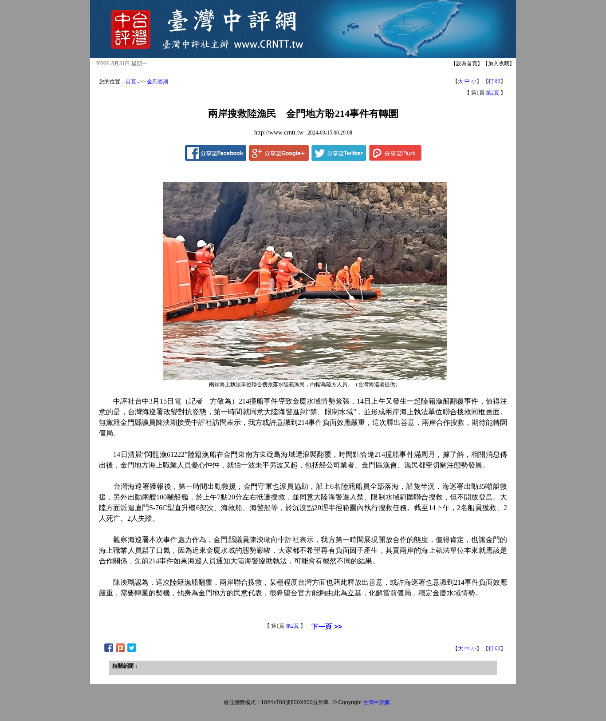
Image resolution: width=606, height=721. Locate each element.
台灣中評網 (376, 702)
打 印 (494, 81)
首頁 (131, 82)
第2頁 (492, 93)
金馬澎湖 (157, 82)
